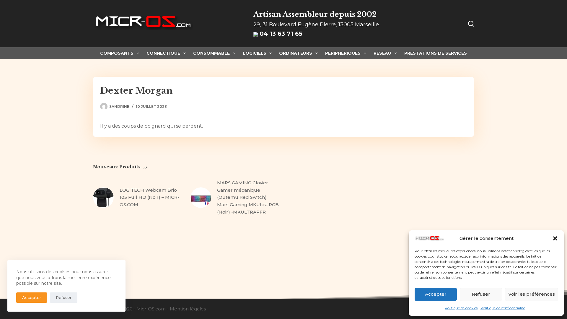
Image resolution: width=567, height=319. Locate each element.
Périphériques (343, 53)
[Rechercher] (471, 24)
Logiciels (254, 53)
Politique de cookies (461, 308)
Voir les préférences (531, 294)
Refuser (481, 294)
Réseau (382, 53)
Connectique (163, 53)
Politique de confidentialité (502, 308)
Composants (116, 53)
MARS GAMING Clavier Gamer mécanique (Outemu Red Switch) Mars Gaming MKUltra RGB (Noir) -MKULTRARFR (248, 197)
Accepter (436, 294)
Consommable (211, 53)
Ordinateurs (295, 53)
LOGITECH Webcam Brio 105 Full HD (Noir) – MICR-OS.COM (149, 197)
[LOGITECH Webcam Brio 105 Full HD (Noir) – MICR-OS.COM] (103, 197)
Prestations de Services (435, 53)
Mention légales (188, 309)
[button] (555, 238)
